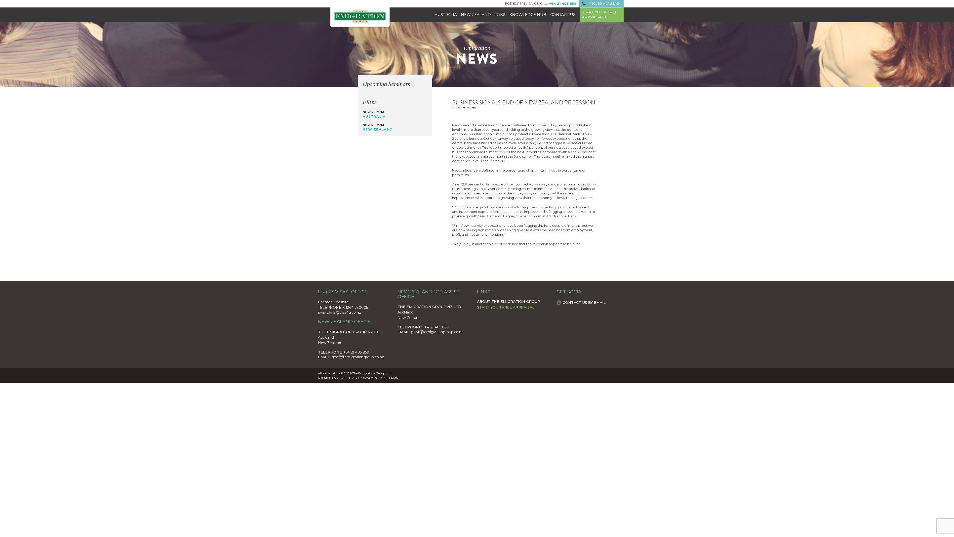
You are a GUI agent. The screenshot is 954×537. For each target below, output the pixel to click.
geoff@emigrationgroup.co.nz (357, 357)
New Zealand (476, 14)
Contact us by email (584, 302)
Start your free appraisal (599, 14)
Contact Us (562, 14)
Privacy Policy (372, 378)
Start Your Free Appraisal (505, 307)
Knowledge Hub (527, 14)
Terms (392, 378)
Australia (446, 14)
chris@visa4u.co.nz (344, 312)
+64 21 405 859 (356, 352)
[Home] (360, 21)
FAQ (354, 378)
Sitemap (324, 378)
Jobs (500, 14)
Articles (341, 378)
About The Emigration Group (508, 301)
